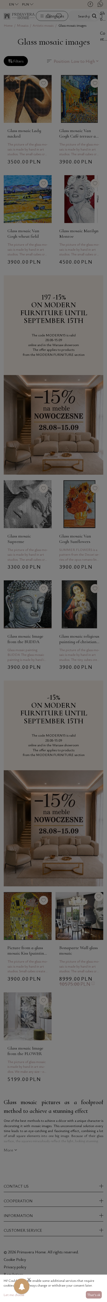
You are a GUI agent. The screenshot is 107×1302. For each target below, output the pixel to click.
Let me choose (13, 1294)
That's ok (93, 1294)
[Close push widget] (29, 1280)
